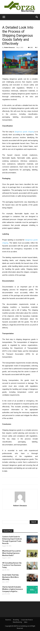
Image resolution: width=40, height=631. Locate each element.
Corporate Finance (27, 620)
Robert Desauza (9, 47)
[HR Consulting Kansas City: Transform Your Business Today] (32, 566)
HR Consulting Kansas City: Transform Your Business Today (12, 565)
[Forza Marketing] (20, 7)
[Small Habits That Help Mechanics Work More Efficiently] (32, 578)
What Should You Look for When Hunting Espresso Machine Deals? (11, 553)
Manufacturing (17, 622)
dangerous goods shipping (24, 132)
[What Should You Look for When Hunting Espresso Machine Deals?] (32, 554)
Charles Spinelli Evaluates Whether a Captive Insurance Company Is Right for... (12, 589)
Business (8, 620)
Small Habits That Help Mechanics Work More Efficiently (10, 577)
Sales (25, 622)
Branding (16, 620)
